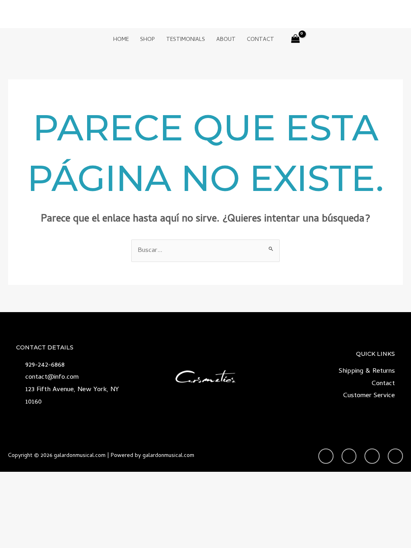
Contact (260, 40)
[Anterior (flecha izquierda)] (14, 236)
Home (121, 40)
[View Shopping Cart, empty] (296, 40)
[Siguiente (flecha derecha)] (397, 236)
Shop (147, 40)
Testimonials (185, 40)
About (226, 40)
